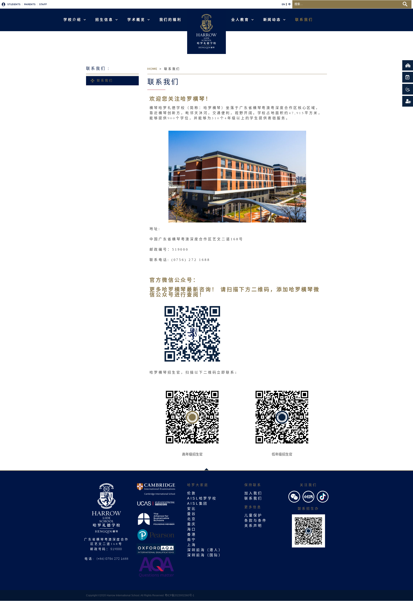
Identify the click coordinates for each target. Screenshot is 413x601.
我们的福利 (170, 19)
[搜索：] (346, 4)
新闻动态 (272, 19)
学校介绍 (72, 19)
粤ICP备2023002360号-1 (179, 595)
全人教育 (240, 19)
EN (283, 4)
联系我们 (304, 19)
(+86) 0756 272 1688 (112, 558)
